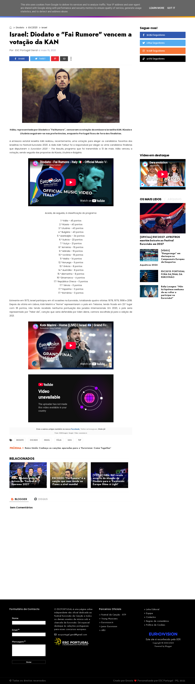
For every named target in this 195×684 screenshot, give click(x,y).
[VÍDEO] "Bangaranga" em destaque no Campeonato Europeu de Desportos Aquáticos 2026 (162, 258)
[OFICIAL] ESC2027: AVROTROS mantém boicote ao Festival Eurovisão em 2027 (160, 240)
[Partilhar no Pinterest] (55, 58)
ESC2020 (32, 27)
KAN (70, 440)
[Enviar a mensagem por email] (64, 58)
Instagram (92, 429)
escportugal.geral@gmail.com (72, 634)
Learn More (156, 8)
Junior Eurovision (109, 626)
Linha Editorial (152, 609)
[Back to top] (187, 676)
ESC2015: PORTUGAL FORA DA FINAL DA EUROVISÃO (173, 274)
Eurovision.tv (107, 622)
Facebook (75, 429)
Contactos (151, 617)
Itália (58, 440)
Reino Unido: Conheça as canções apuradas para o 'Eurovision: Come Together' (68, 448)
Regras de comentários (157, 621)
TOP (79, 440)
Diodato (20, 27)
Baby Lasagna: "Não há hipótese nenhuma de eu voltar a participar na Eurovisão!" (172, 292)
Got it (171, 8)
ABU (103, 630)
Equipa (149, 613)
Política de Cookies (155, 625)
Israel (44, 27)
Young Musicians (109, 618)
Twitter (83, 429)
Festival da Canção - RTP (113, 614)
